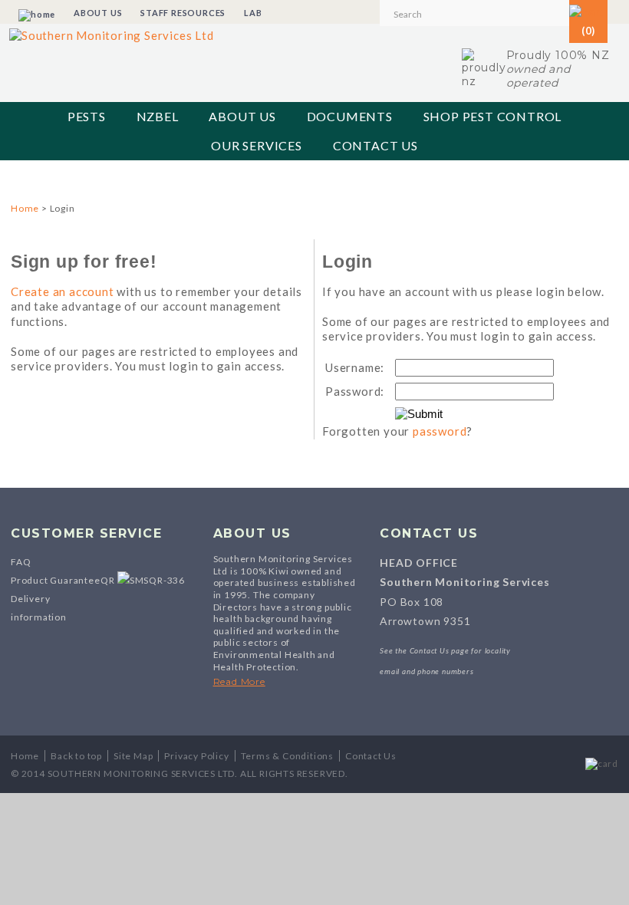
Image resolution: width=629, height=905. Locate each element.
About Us (242, 116)
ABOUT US (98, 13)
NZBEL (158, 116)
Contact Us (375, 145)
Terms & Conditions (287, 756)
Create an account (62, 291)
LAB (253, 13)
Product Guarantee (55, 580)
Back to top (76, 756)
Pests (87, 116)
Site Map (133, 756)
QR (108, 580)
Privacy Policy (196, 756)
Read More (239, 681)
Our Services (256, 145)
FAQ (21, 562)
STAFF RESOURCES (183, 13)
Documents (350, 116)
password (439, 431)
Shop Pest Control (492, 116)
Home (25, 208)
